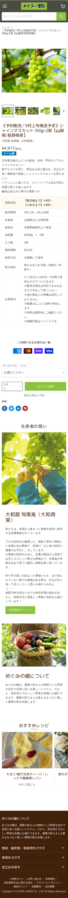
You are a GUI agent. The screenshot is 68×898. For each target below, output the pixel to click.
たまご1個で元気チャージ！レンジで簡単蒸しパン (27, 776)
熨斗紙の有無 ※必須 (14, 365)
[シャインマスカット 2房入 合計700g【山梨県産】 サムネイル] (8, 111)
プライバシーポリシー (48, 882)
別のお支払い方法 (34, 395)
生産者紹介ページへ (20, 610)
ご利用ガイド (16, 878)
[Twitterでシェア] (11, 408)
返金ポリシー (21, 886)
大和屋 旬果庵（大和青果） (18, 140)
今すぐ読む (25, 784)
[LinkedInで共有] (18, 408)
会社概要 (50, 886)
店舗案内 (36, 886)
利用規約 (50, 878)
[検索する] (61, 16)
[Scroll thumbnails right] (63, 111)
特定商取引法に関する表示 (18, 882)
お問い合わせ (34, 878)
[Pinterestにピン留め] (25, 408)
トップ (5, 27)
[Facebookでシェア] (4, 408)
